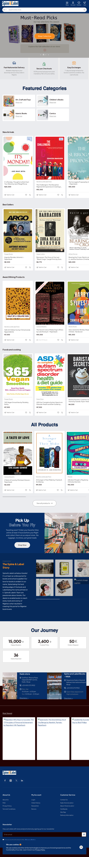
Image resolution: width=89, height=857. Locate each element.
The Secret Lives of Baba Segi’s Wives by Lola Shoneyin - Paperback (49, 331)
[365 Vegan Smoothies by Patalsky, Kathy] (17, 375)
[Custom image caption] (45, 568)
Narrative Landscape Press (44, 181)
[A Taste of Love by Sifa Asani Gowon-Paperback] (17, 453)
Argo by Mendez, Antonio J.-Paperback (14, 258)
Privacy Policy (40, 850)
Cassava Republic (41, 326)
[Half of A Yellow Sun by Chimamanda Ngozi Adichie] (17, 303)
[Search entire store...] (84, 10)
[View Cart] (84, 3)
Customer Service (67, 795)
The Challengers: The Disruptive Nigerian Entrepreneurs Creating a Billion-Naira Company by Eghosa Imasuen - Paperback (48, 186)
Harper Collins (40, 254)
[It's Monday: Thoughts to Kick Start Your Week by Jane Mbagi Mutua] (17, 158)
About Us (6, 795)
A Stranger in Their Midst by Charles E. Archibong (49, 481)
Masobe (70, 476)
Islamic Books (21, 113)
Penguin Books (8, 254)
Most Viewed (7, 713)
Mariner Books (73, 326)
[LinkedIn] (22, 780)
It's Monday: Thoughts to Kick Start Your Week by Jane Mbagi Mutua (16, 183)
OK (81, 847)
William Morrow (73, 254)
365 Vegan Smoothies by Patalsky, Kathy (16, 403)
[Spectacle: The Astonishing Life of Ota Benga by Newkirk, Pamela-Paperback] (53, 733)
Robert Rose (40, 399)
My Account (36, 795)
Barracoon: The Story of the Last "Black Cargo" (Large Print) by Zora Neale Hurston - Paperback (48, 258)
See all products (43, 503)
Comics (52, 113)
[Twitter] (16, 780)
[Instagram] (10, 780)
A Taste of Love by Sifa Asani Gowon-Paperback (17, 481)
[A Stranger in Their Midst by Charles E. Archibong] (49, 453)
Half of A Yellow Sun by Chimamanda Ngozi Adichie (17, 331)
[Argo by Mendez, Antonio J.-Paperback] (17, 230)
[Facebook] (5, 780)
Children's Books (56, 100)
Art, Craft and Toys (23, 100)
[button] (40, 54)
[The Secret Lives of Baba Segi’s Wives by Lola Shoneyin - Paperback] (50, 303)
